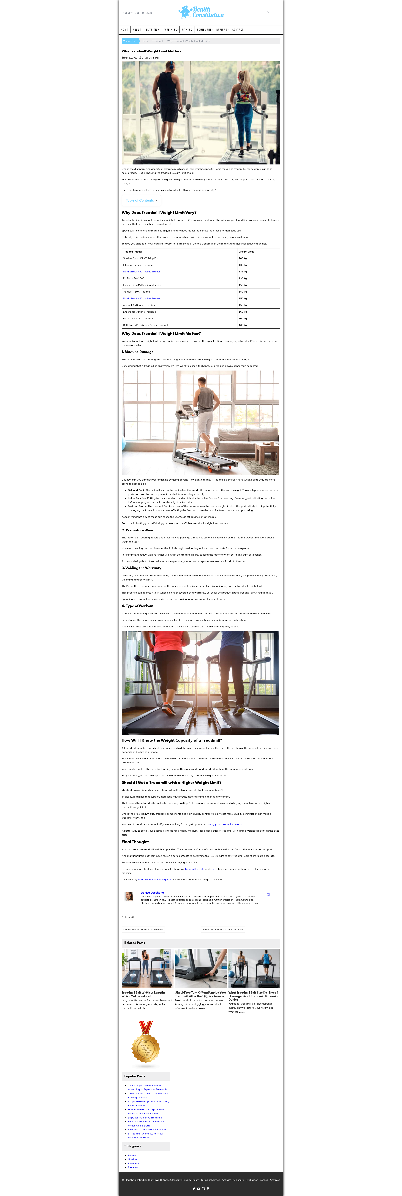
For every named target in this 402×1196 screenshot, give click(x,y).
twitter (194, 1188)
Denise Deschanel (150, 57)
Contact (238, 30)
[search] (267, 13)
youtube (198, 1188)
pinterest (207, 1188)
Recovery (133, 1163)
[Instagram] (272, 894)
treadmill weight (194, 869)
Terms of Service (210, 1179)
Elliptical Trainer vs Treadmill (145, 1117)
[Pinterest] (276, 894)
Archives (275, 1179)
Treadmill (129, 917)
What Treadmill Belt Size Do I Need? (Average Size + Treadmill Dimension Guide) (253, 996)
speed (213, 869)
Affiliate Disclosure (233, 1179)
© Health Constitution (134, 1179)
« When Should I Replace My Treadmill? (143, 929)
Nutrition (153, 30)
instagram (203, 1188)
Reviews (222, 30)
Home (124, 30)
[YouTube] (276, 898)
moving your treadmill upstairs (224, 824)
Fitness (187, 30)
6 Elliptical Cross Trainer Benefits (147, 1129)
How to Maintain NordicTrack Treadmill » (223, 929)
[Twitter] (264, 894)
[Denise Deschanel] (129, 900)
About (137, 30)
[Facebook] (260, 894)
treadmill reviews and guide (154, 879)
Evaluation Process (257, 1179)
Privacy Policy (190, 1179)
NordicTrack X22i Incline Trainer (141, 298)
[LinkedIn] (268, 894)
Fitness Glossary (171, 1179)
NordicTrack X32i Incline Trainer (141, 271)
